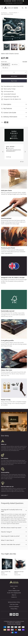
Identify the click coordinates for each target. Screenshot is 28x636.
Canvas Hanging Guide (14, 590)
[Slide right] (26, 47)
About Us (14, 595)
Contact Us (14, 597)
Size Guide (25, 61)
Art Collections (4, 12)
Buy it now (14, 81)
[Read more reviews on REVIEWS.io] (14, 139)
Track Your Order (14, 604)
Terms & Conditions (14, 606)
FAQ (14, 588)
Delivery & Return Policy (14, 602)
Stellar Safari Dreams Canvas (7, 14)
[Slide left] (1, 47)
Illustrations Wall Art (13, 12)
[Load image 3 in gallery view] (22, 47)
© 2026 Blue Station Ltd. (9, 621)
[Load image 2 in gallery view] (14, 47)
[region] (14, 152)
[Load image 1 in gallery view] (6, 47)
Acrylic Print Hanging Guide (14, 592)
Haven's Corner (14, 586)
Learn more (4, 495)
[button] (2, 7)
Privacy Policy (14, 608)
